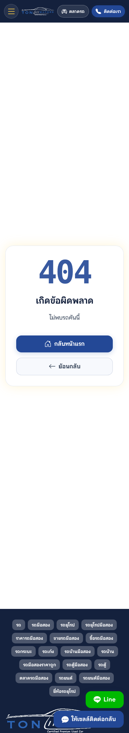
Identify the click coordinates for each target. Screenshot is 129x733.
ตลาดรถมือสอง (34, 678)
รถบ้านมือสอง (77, 651)
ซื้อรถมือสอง (101, 638)
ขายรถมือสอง (66, 638)
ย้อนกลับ (69, 366)
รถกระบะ (23, 651)
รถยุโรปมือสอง (99, 625)
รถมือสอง (41, 625)
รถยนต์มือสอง (96, 678)
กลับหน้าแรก (69, 343)
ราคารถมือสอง (29, 638)
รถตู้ (102, 665)
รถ (18, 625)
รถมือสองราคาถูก (39, 665)
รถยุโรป (68, 625)
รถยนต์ (65, 678)
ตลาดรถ (77, 11)
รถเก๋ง (48, 651)
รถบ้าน (107, 651)
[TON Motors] (38, 11)
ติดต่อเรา (112, 11)
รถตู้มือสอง (77, 665)
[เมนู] (11, 11)
